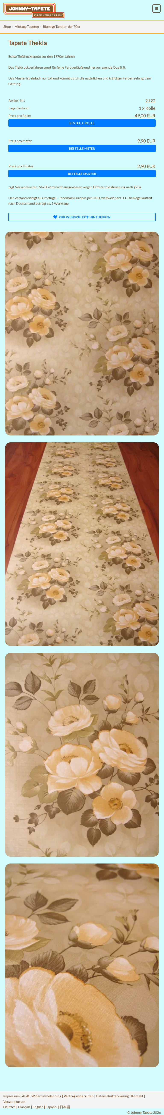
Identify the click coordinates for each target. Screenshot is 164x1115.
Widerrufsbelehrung (46, 1096)
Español (51, 1107)
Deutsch (9, 1107)
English (38, 1107)
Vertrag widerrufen (79, 1096)
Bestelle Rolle (82, 123)
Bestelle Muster (82, 173)
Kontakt (137, 1096)
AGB (25, 1096)
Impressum (11, 1096)
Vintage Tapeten (27, 26)
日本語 (65, 1107)
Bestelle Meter (82, 148)
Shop (7, 26)
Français (24, 1107)
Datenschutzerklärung (112, 1096)
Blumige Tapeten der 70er (61, 26)
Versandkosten (26, 187)
